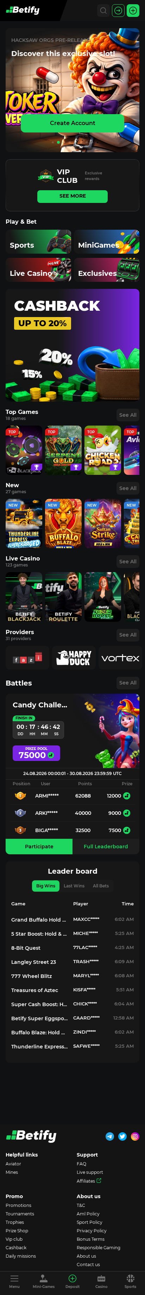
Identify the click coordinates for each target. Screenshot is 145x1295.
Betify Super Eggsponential (39, 1018)
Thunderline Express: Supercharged (39, 1046)
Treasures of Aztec (34, 990)
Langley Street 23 (33, 962)
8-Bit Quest (25, 948)
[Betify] (22, 10)
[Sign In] (118, 10)
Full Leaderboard (106, 846)
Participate (39, 846)
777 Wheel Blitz (31, 976)
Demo (24, 457)
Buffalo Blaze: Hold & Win (39, 1032)
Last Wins (74, 885)
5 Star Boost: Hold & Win (39, 934)
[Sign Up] (133, 10)
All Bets (101, 885)
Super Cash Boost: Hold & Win (39, 1004)
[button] (53, 142)
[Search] (103, 10)
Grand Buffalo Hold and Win (39, 920)
